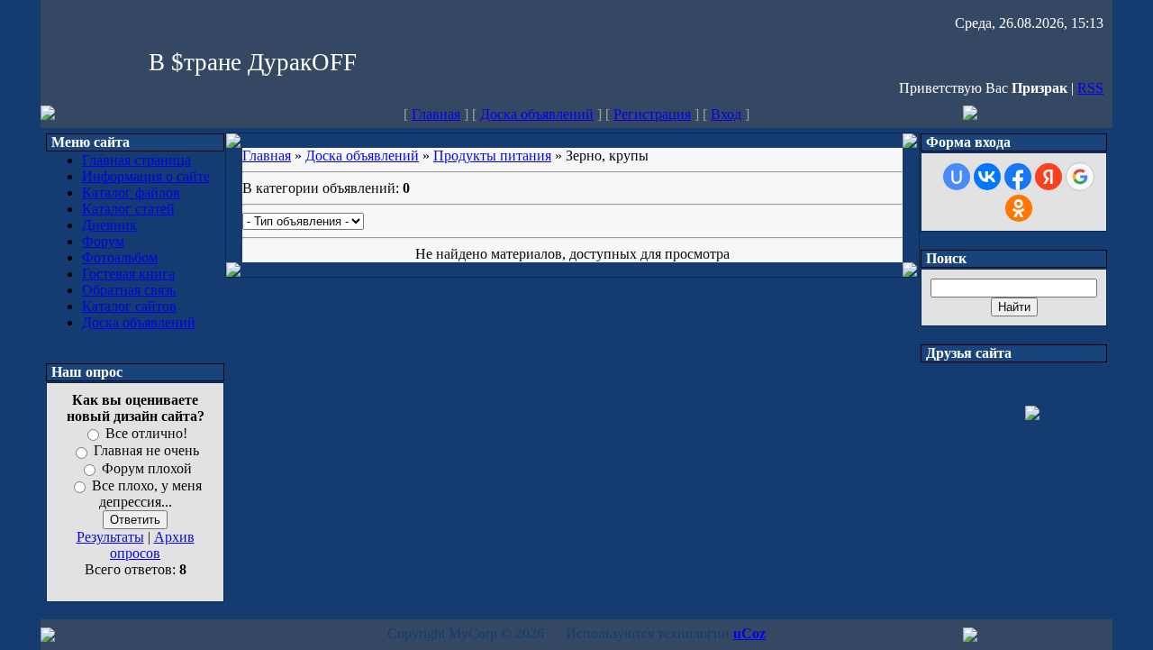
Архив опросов (152, 545)
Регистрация (652, 114)
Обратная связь (129, 290)
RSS (1090, 88)
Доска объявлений (537, 114)
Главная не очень (146, 451)
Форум (103, 241)
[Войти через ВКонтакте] (987, 176)
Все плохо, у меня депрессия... (147, 493)
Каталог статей (128, 208)
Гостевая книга (128, 273)
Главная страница (136, 160)
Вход (726, 114)
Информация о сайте (146, 176)
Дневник (109, 225)
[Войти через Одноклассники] (1018, 208)
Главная (436, 114)
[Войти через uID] (956, 176)
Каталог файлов (131, 192)
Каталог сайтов (129, 306)
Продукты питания (492, 155)
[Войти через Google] (1080, 176)
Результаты (110, 537)
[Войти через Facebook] (1017, 176)
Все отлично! (146, 433)
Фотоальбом (120, 257)
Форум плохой (147, 468)
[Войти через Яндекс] (1048, 176)
